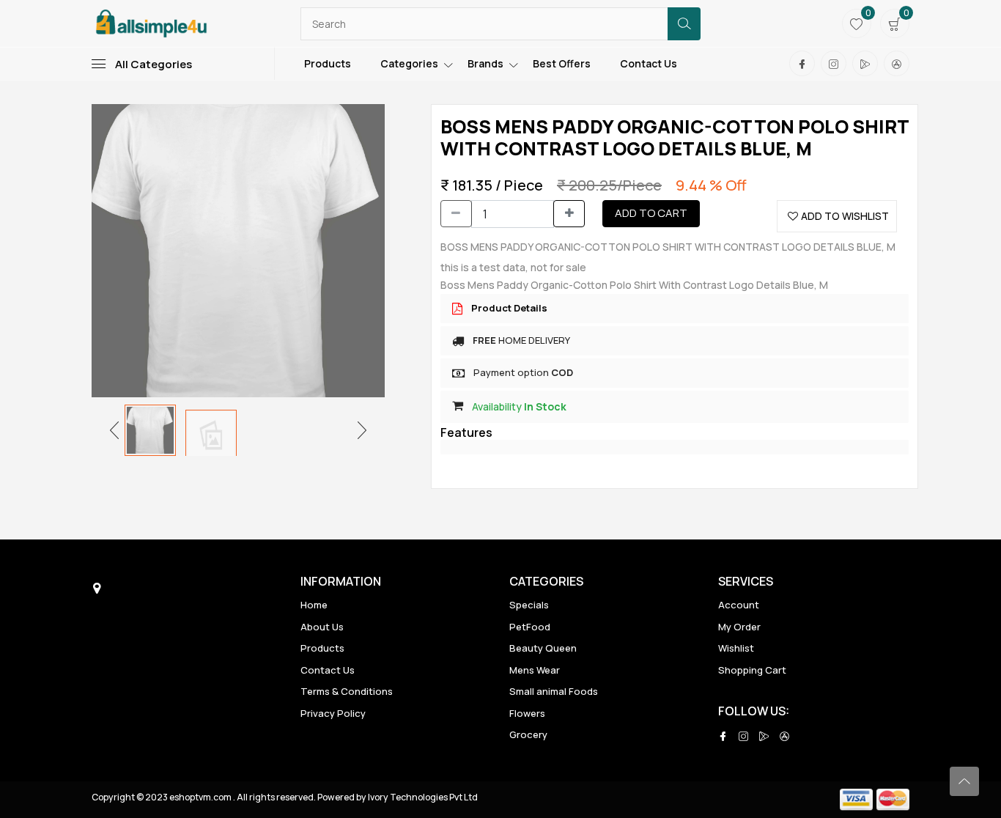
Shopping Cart (752, 670)
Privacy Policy (333, 713)
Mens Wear (534, 670)
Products (327, 63)
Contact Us (648, 63)
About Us (322, 626)
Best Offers (562, 63)
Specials (529, 604)
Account (738, 604)
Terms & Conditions (346, 691)
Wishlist (736, 648)
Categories (409, 63)
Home (314, 604)
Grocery (528, 734)
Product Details (509, 307)
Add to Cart (651, 213)
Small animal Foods (553, 691)
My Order (739, 626)
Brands (485, 63)
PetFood (529, 626)
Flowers (527, 713)
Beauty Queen (543, 648)
